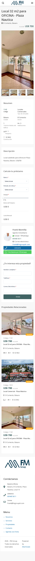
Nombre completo (10, 270)
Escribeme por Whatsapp (17, 252)
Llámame (17, 248)
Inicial (6, 195)
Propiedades (10, 524)
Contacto (9, 528)
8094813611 (17, 239)
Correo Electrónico (10, 286)
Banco (6, 177)
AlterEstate (26, 547)
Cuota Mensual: (8, 215)
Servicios (9, 521)
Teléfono (7, 278)
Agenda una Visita (12, 532)
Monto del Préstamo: (9, 203)
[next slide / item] (32, 59)
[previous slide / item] (2, 59)
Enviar (18, 297)
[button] (5, 92)
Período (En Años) (10, 186)
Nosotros (9, 517)
